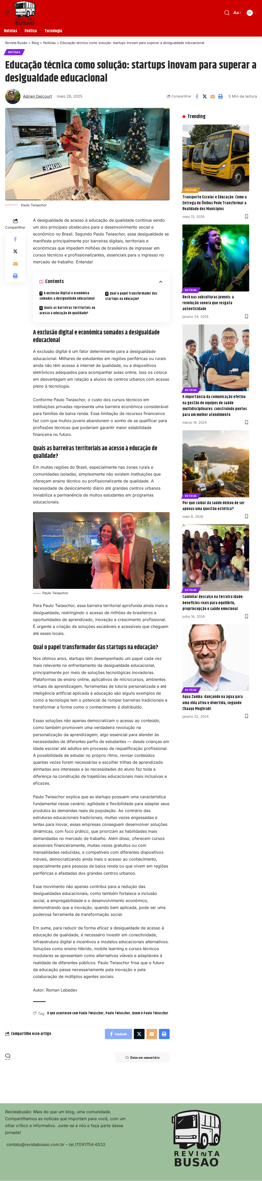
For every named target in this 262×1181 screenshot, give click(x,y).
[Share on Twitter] (204, 96)
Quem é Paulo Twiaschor (150, 1013)
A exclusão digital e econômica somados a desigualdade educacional (67, 295)
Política (190, 190)
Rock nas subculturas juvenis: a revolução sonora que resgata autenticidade (208, 303)
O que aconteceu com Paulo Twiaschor (75, 1013)
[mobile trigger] (9, 13)
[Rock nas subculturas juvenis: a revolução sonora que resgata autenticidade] (215, 257)
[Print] (220, 96)
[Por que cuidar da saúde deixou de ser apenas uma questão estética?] (215, 463)
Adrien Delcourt (37, 96)
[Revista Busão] (25, 13)
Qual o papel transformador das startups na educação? (131, 296)
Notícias (14, 52)
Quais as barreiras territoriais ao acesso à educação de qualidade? (67, 310)
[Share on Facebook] (196, 96)
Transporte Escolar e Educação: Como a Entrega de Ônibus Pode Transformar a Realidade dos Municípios (214, 203)
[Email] (212, 96)
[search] (227, 12)
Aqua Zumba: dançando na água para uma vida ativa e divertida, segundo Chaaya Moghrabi (212, 703)
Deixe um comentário (144, 1057)
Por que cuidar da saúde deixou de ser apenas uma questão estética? (213, 506)
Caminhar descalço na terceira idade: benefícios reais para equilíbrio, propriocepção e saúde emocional (213, 603)
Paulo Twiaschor (117, 1013)
